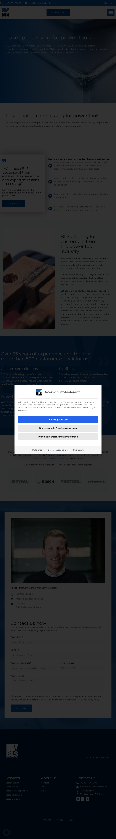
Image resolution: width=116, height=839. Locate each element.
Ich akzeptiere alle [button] (58, 419)
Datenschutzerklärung (58, 450)
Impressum (78, 450)
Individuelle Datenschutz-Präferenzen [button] (58, 436)
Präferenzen (37, 450)
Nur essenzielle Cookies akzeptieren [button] (58, 428)
